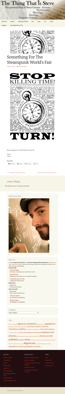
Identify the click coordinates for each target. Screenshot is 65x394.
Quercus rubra (13, 343)
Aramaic (12, 21)
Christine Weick (29, 329)
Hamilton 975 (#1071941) (16, 172)
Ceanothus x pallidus (17, 329)
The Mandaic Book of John (17, 279)
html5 (18, 332)
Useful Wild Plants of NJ (16, 25)
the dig (49, 343)
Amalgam (4, 25)
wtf (41, 346)
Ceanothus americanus (41, 326)
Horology (24, 66)
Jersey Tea (22, 332)
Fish (33, 21)
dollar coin (38, 329)
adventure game (14, 324)
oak (31, 340)
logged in (15, 186)
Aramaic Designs (14, 270)
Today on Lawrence (29, 360)
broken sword (20, 326)
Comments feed (49, 363)
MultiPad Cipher (14, 300)
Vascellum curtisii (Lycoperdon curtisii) (24, 346)
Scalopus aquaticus (44, 343)
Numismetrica (6, 365)
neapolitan (21, 340)
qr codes (51, 340)
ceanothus (30, 326)
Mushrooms (44, 336)
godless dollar (14, 332)
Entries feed (48, 360)
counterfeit (34, 329)
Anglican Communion (41, 324)
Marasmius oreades (20, 336)
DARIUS (5, 363)
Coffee (51, 21)
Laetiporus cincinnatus (33, 332)
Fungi (38, 21)
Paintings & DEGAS (23, 21)
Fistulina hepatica (48, 329)
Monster (31, 336)
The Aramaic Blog (7, 371)
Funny (19, 66)
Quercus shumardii (19, 343)
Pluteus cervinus (43, 340)
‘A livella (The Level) (29, 367)
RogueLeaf (13, 285)
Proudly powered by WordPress (15, 390)
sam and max (37, 343)
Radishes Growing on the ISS (31, 357)
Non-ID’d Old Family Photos (48, 172)
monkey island (27, 336)
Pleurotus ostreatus (36, 340)
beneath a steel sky (14, 326)
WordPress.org (49, 365)
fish (42, 329)
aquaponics (50, 323)
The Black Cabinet (15, 295)
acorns (10, 324)
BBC (9, 326)
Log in (46, 357)
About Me (4, 21)
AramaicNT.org (14, 274)
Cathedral (25, 326)
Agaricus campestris (27, 323)
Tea (45, 21)
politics (47, 340)
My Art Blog (13, 291)
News (27, 339)
